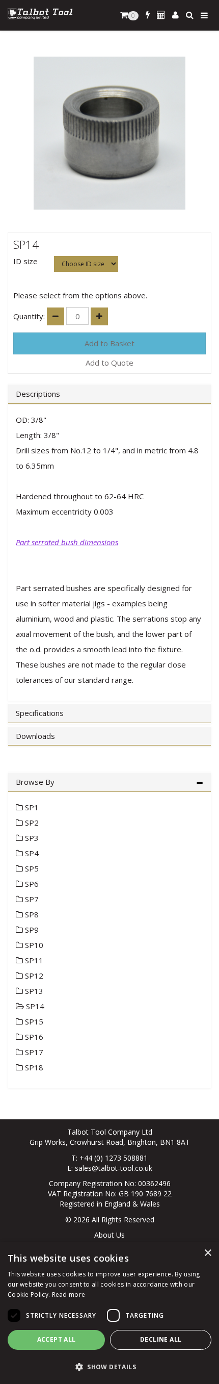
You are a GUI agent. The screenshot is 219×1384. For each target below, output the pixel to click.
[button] (109, 1366)
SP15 (33, 1021)
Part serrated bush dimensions (67, 542)
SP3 (31, 838)
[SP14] (109, 133)
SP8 (31, 914)
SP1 (31, 807)
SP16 (33, 1037)
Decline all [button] (160, 1339)
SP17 (33, 1052)
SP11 (33, 960)
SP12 (33, 975)
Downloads (35, 736)
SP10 (33, 945)
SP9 (31, 930)
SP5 (31, 868)
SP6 (31, 884)
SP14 (34, 1006)
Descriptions (38, 394)
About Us (109, 1235)
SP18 (33, 1067)
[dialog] (109, 1313)
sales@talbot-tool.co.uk (113, 1168)
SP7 (31, 899)
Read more (69, 1294)
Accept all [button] (56, 1339)
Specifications (40, 713)
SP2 (31, 822)
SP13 (33, 991)
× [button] (207, 1253)
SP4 (31, 853)
